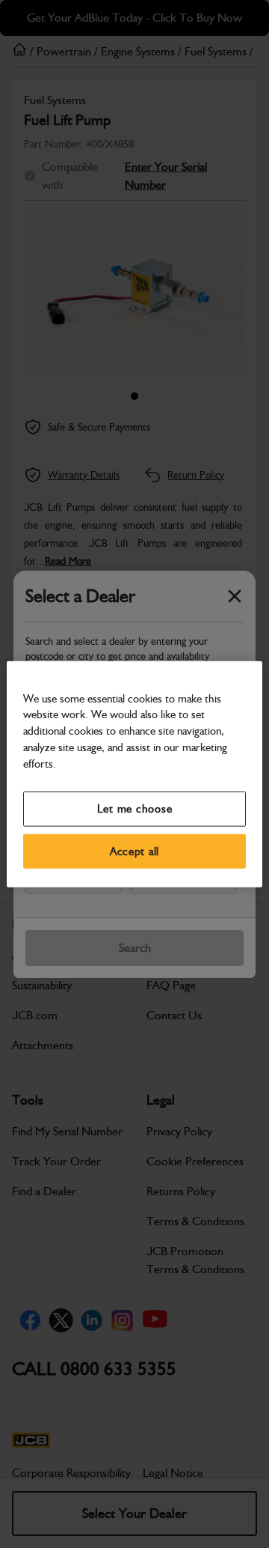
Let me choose (135, 809)
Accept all (134, 851)
